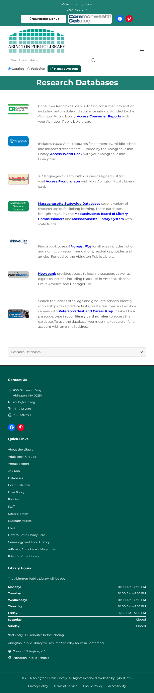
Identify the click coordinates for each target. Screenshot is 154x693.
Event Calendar (19, 485)
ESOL (12, 528)
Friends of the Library (23, 556)
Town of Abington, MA (29, 651)
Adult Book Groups (22, 457)
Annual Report (18, 464)
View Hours (75, 9)
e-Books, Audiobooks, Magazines (32, 549)
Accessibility (117, 686)
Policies (13, 499)
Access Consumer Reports (99, 116)
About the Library (20, 449)
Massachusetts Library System (98, 219)
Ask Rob (14, 471)
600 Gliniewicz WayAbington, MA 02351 (27, 393)
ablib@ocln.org (24, 402)
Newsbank (47, 273)
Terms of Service (65, 686)
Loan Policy (16, 492)
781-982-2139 (22, 409)
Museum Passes (19, 521)
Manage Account (65, 68)
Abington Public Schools (31, 658)
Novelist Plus (81, 246)
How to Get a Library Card (26, 535)
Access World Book (66, 154)
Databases (15, 478)
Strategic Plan (18, 514)
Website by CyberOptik (115, 678)
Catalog (17, 69)
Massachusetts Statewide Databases (69, 203)
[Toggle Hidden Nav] (142, 50)
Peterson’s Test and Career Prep (86, 311)
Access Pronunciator (63, 181)
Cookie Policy (92, 686)
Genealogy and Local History (29, 542)
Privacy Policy (38, 686)
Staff (11, 506)
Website (38, 69)
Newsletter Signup (45, 19)
